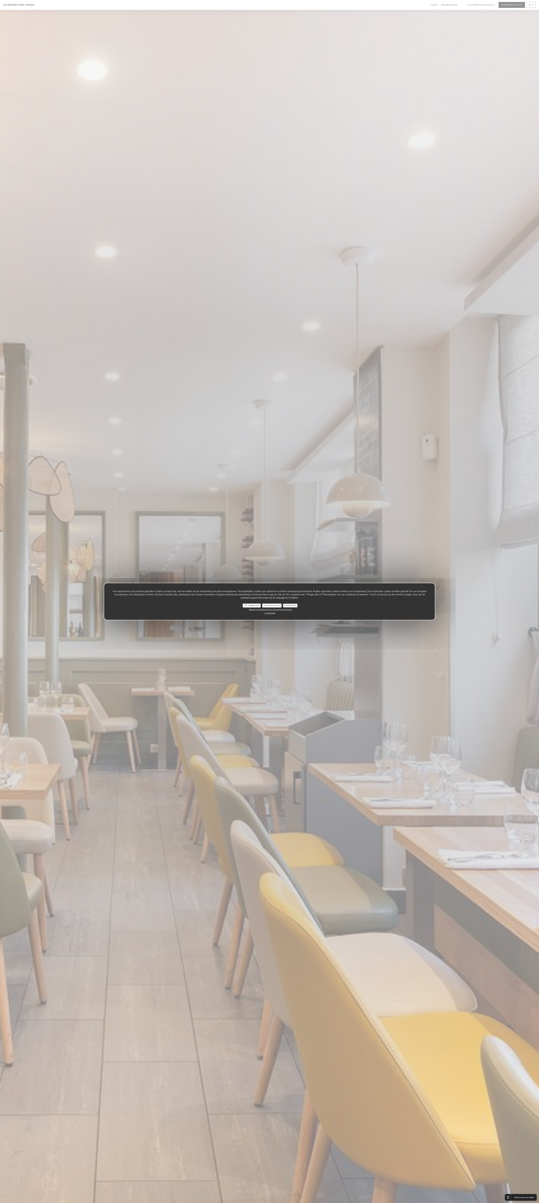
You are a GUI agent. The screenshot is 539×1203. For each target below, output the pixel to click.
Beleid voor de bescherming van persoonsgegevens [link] (270, 609)
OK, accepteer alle (251, 605)
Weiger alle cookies (272, 605)
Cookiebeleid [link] (270, 613)
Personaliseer (290, 605)
